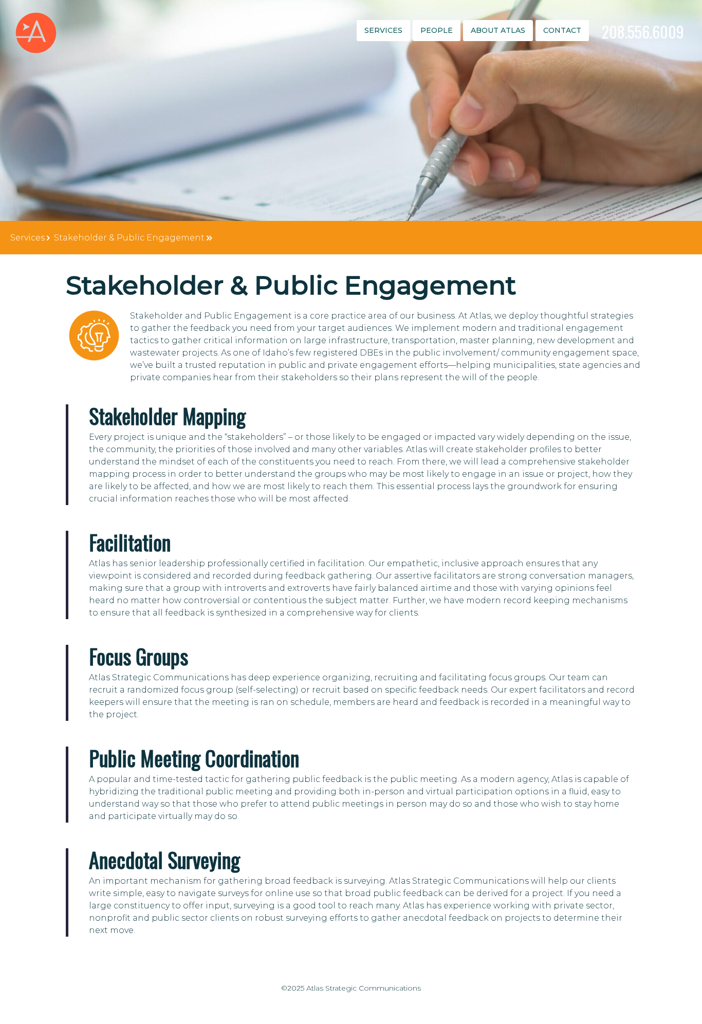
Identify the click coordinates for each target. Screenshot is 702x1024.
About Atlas (498, 30)
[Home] (36, 33)
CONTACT (562, 30)
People (436, 30)
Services (383, 30)
